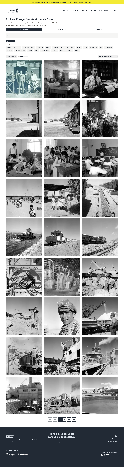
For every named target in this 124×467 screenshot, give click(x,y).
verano (77, 50)
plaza (72, 47)
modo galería (24, 29)
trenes (85, 47)
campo (79, 47)
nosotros (65, 10)
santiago (9, 47)
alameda (55, 47)
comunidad (74, 10)
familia (36, 50)
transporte (63, 50)
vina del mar (40, 47)
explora (93, 10)
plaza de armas (45, 50)
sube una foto (103, 10)
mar (61, 47)
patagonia (9, 50)
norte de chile (93, 47)
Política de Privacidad (113, 461)
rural (101, 47)
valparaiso (17, 47)
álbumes (84, 10)
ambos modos (100, 29)
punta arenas (108, 47)
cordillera (54, 50)
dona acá (88, 2)
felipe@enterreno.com (113, 441)
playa (32, 47)
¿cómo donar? (62, 443)
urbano (30, 50)
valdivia (48, 47)
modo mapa (62, 29)
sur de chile (26, 47)
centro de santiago (20, 50)
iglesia (67, 47)
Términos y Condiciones (100, 461)
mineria (70, 50)
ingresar (114, 10)
